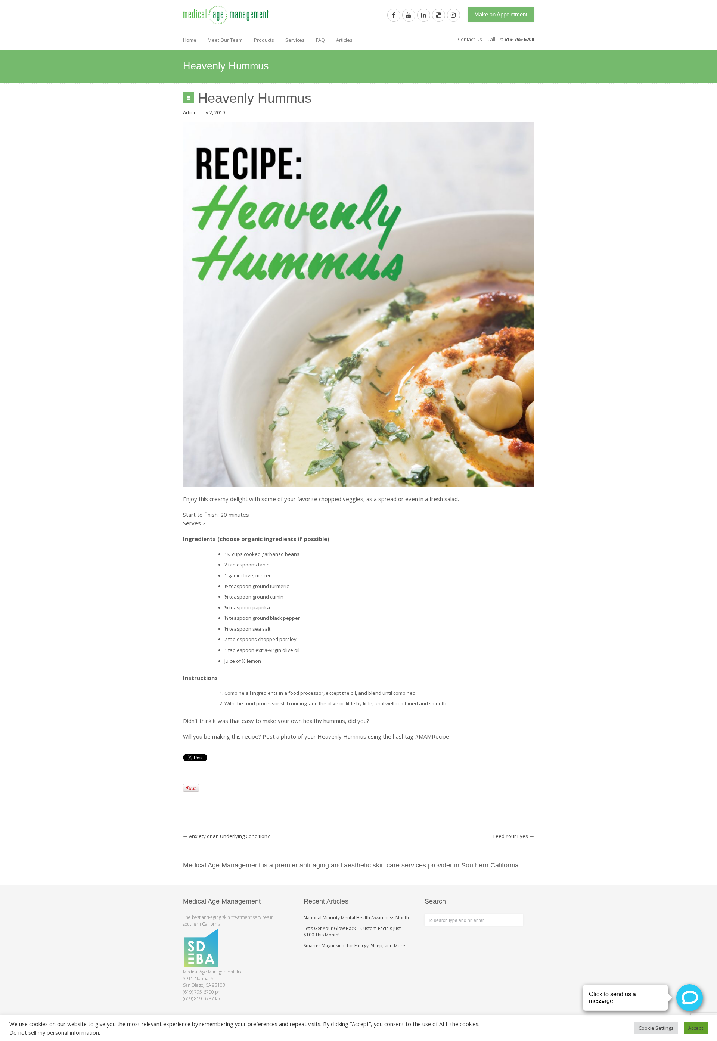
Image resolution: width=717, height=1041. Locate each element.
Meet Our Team (225, 40)
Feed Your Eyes (513, 836)
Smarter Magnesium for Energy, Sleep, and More (354, 945)
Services (295, 40)
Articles (344, 40)
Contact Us (470, 39)
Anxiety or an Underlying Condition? (226, 836)
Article (190, 112)
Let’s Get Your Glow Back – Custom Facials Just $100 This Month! (352, 931)
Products (264, 40)
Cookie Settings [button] (656, 1028)
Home (189, 40)
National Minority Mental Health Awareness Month (356, 917)
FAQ (320, 40)
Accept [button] (695, 1028)
